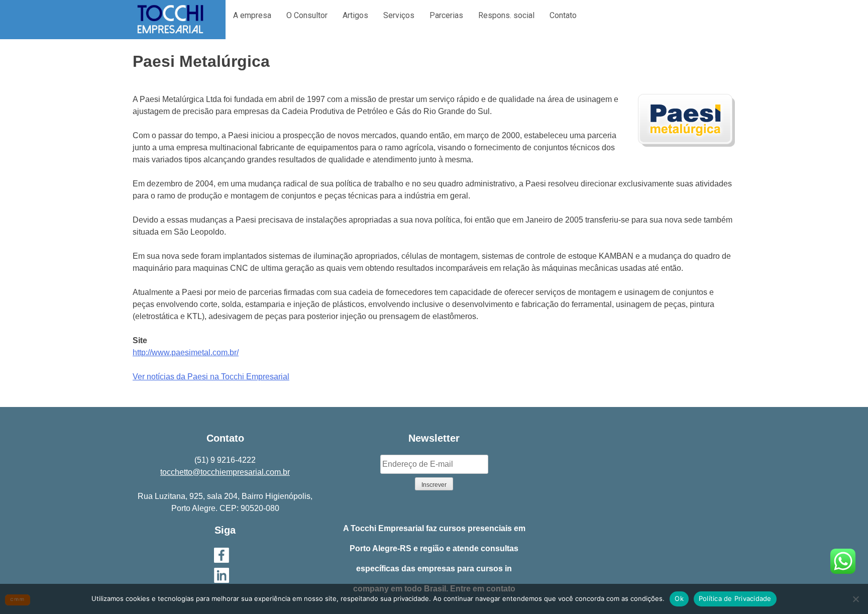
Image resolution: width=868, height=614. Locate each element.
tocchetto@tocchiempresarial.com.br (225, 472)
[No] (855, 599)
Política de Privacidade (735, 598)
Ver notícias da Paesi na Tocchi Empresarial (211, 376)
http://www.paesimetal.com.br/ (186, 352)
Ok (679, 598)
